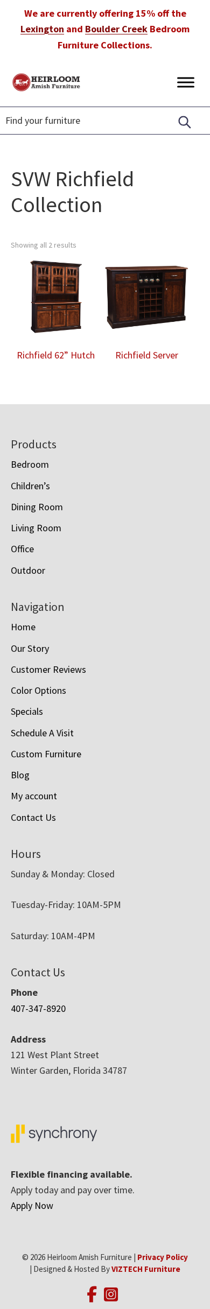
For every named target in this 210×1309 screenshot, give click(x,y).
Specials (27, 711)
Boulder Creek (116, 29)
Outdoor (28, 570)
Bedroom (30, 464)
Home (23, 627)
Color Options (38, 690)
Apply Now (32, 1205)
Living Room (36, 528)
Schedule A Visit (42, 733)
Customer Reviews (48, 669)
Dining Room (37, 507)
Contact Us (33, 817)
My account (34, 796)
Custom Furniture (46, 754)
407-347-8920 (38, 1008)
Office (22, 549)
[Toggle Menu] (185, 82)
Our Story (30, 648)
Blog (20, 775)
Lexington (42, 29)
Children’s (30, 486)
